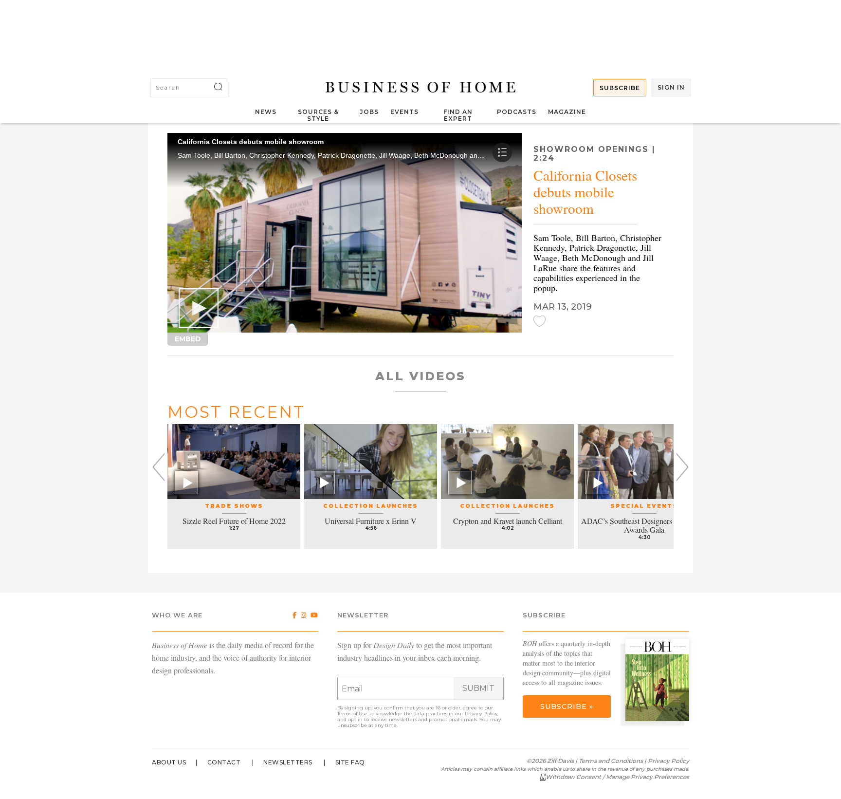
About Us (169, 762)
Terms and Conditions (611, 760)
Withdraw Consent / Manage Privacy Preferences (617, 776)
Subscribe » (566, 706)
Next (682, 467)
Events (404, 111)
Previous (159, 467)
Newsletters (287, 762)
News (265, 111)
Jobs (369, 111)
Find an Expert (458, 115)
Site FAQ (350, 762)
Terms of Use (352, 713)
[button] (199, 308)
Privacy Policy (481, 713)
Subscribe (620, 88)
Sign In (671, 87)
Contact (224, 762)
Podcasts (516, 111)
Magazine (567, 111)
